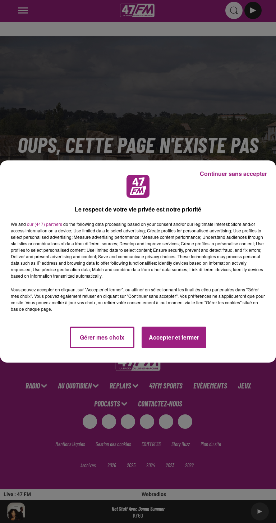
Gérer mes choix (102, 337)
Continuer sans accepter (233, 173)
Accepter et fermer (174, 337)
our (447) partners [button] (44, 224)
